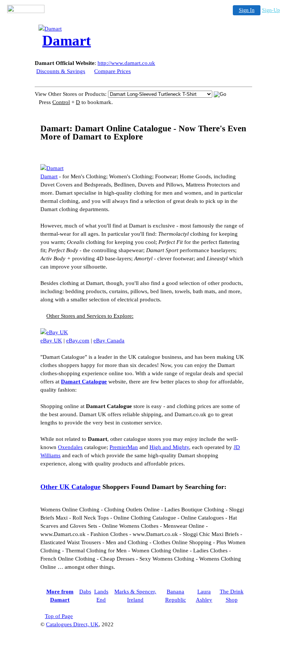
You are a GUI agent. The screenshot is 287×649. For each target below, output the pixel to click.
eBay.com (77, 341)
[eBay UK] (54, 332)
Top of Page (59, 616)
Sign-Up (271, 10)
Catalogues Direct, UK (72, 624)
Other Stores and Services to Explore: (89, 316)
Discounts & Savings (60, 71)
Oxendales (70, 447)
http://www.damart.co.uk (126, 63)
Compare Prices (112, 71)
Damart (49, 176)
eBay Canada (108, 341)
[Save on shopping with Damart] (52, 168)
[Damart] (98, 29)
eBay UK (51, 341)
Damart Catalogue (84, 382)
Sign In (246, 10)
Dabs (85, 592)
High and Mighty (169, 447)
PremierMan (123, 447)
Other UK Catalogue (70, 486)
